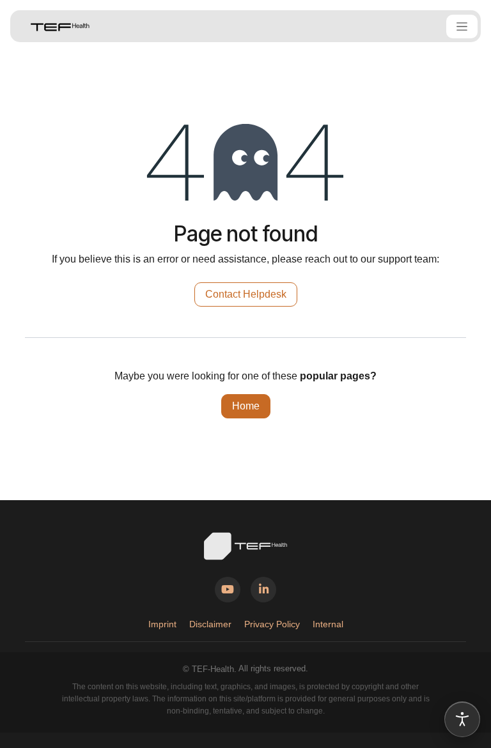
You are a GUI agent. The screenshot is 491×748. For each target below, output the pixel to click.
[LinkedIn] (263, 589)
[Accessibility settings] (462, 719)
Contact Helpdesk (245, 294)
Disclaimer (210, 624)
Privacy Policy (272, 624)
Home (246, 406)
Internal (328, 624)
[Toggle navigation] (462, 26)
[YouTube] (227, 589)
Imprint (162, 624)
